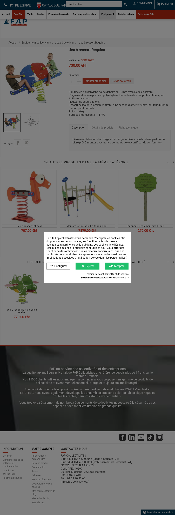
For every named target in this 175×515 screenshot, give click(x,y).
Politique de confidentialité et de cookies (107, 273)
